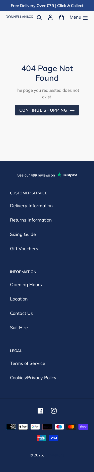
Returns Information (31, 220)
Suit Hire (19, 327)
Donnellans (54, 455)
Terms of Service (27, 363)
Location (19, 299)
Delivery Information (31, 205)
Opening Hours (26, 284)
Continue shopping (43, 110)
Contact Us (21, 313)
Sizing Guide (23, 234)
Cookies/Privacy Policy (33, 377)
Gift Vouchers (24, 248)
